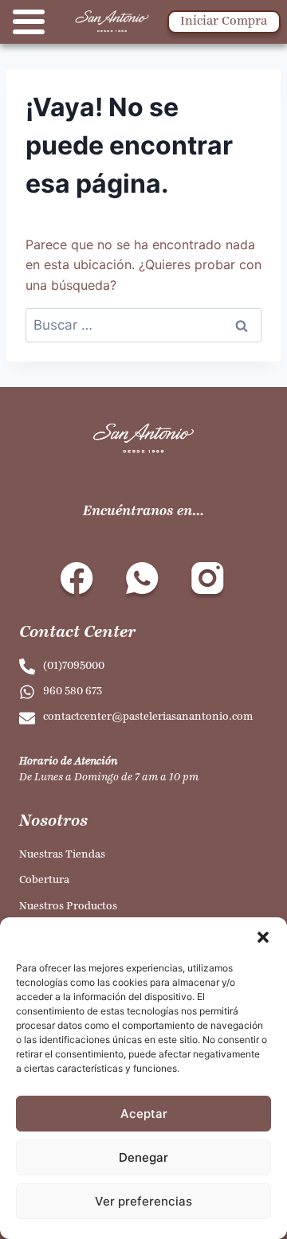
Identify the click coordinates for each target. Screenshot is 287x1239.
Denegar (143, 1157)
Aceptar (143, 1113)
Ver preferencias (143, 1201)
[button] (263, 937)
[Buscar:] (143, 325)
